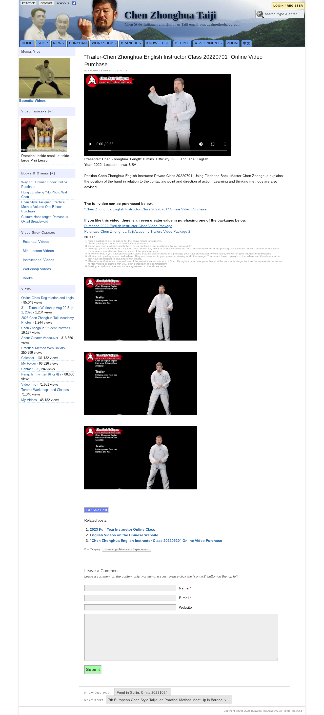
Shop (43, 43)
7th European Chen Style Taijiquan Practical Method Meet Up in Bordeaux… (169, 700)
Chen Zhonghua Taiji (170, 15)
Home (27, 43)
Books (28, 278)
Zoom (232, 43)
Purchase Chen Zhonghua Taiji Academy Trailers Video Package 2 (137, 231)
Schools (62, 3)
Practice (28, 3)
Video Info (28, 384)
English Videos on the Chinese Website (124, 535)
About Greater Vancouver (39, 338)
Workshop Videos (37, 269)
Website (185, 607)
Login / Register (288, 5)
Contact (46, 3)
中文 (246, 43)
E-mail (185, 598)
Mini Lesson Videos (38, 251)
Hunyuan (78, 43)
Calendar (27, 358)
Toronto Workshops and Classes (45, 390)
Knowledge (158, 43)
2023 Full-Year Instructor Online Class (122, 529)
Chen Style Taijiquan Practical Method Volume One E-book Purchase (43, 206)
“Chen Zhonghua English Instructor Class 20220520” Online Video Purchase (156, 541)
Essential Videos (36, 242)
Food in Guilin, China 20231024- (143, 692)
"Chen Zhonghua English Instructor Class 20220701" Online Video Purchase (145, 209)
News (58, 43)
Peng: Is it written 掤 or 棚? (41, 374)
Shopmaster (98, 70)
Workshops (104, 43)
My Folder (28, 363)
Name (185, 588)
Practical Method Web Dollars (43, 348)
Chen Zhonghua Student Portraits (45, 328)
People (182, 43)
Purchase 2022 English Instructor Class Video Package (128, 226)
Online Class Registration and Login (47, 298)
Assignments (208, 43)
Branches (131, 43)
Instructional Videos (38, 260)
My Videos (29, 400)
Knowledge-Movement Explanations (127, 549)
